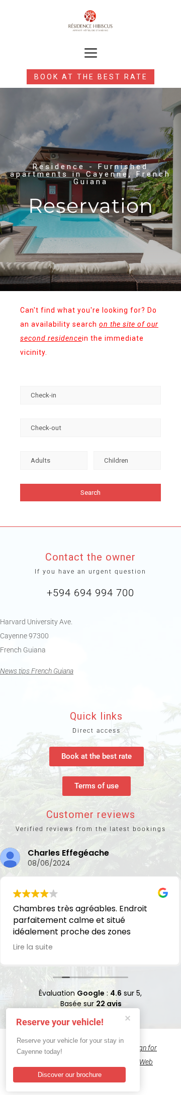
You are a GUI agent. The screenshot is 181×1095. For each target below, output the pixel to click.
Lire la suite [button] (33, 947)
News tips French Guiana (36, 671)
